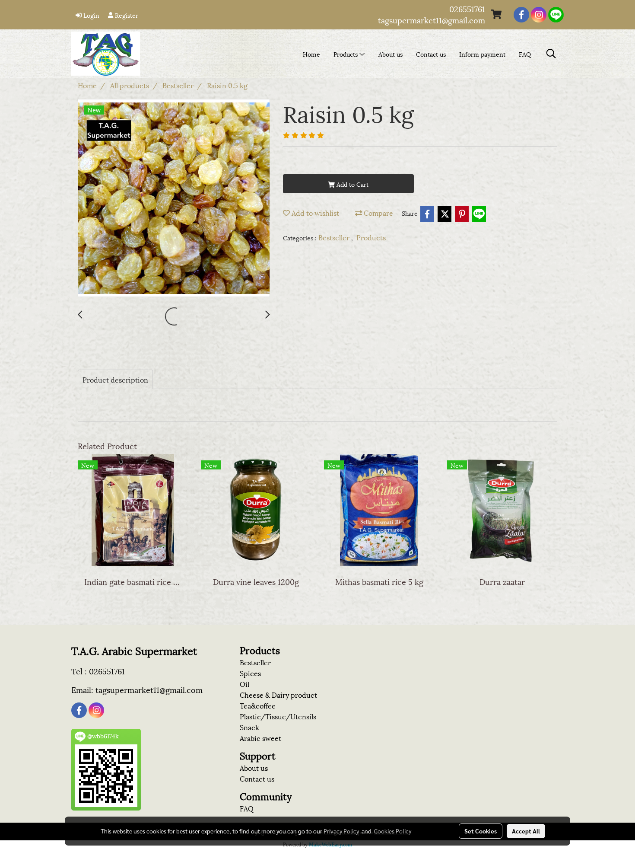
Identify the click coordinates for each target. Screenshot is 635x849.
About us (390, 53)
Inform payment (482, 53)
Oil (244, 683)
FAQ (525, 53)
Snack (249, 726)
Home (311, 53)
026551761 (467, 8)
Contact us (431, 53)
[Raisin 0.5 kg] (174, 198)
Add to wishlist (314, 212)
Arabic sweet (260, 737)
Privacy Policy (341, 831)
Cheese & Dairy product (278, 694)
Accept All (526, 831)
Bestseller (334, 237)
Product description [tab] (115, 379)
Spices (250, 672)
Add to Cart (351, 183)
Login (90, 14)
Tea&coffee (258, 705)
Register (125, 14)
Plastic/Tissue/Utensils (278, 716)
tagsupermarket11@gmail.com (431, 20)
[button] (551, 53)
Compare (377, 212)
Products (346, 53)
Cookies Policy (392, 831)
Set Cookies (480, 831)
